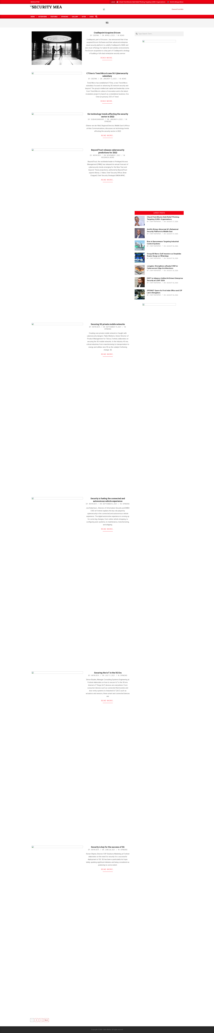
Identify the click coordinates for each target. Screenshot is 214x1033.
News (122, 35)
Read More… (107, 58)
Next (46, 1020)
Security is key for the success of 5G (107, 847)
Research (105, 157)
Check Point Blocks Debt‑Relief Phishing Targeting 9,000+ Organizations (142, 2)
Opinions (107, 121)
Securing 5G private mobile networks (108, 324)
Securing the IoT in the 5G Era (107, 673)
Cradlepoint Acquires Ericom (107, 33)
